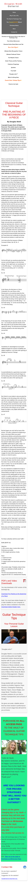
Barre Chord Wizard (13, 47)
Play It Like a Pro (14, 15)
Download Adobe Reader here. (11, 607)
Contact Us (14, 32)
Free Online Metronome (13, 41)
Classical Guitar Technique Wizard (13, 80)
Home (14, 12)
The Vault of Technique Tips (14, 18)
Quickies (13, 67)
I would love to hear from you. (9, 878)
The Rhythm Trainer (13, 57)
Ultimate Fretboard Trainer (13, 54)
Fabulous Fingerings (13, 64)
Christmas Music (14, 25)
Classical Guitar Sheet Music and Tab (13, 44)
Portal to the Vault (13, 84)
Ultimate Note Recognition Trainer (13, 51)
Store (14, 28)
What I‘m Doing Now (13, 77)
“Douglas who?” (13, 74)
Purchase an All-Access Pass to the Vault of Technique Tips (13, 37)
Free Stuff (13, 70)
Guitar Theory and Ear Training (13, 61)
